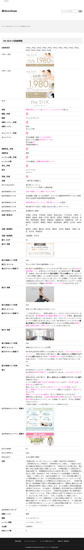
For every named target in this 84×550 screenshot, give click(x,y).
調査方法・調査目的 (63, 541)
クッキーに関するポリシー (47, 541)
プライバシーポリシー (30, 541)
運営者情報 (18, 541)
